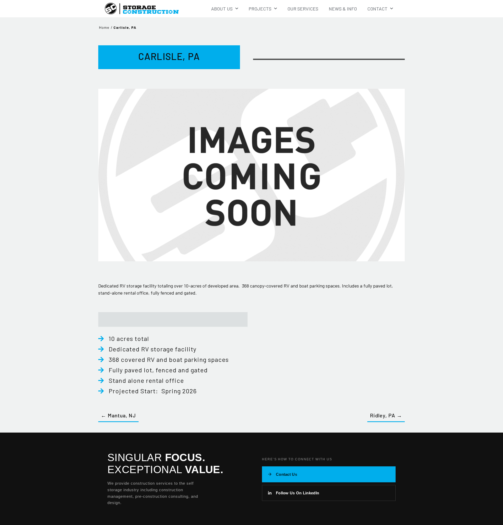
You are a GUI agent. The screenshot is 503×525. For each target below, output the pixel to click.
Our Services (302, 9)
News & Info (343, 9)
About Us (222, 9)
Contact (377, 9)
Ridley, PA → (386, 415)
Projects (260, 9)
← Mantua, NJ (118, 415)
